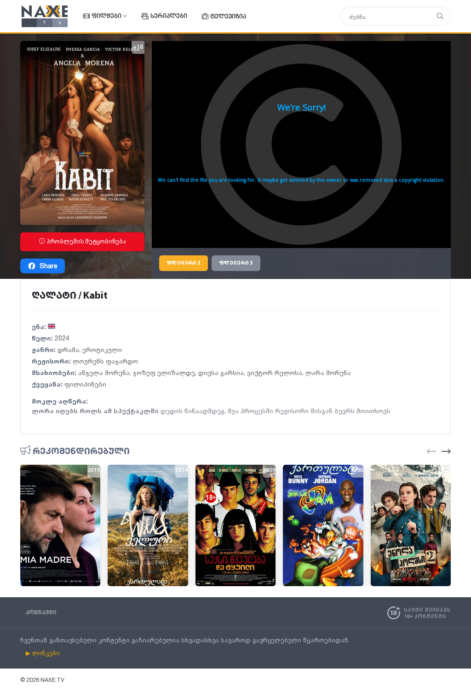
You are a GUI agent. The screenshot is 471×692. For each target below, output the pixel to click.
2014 (181, 470)
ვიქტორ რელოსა (274, 372)
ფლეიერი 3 (236, 263)
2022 (444, 470)
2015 (93, 470)
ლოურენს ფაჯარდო (105, 361)
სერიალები (168, 16)
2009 (269, 470)
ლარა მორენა (328, 372)
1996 (356, 470)
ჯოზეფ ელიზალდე (164, 372)
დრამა (68, 349)
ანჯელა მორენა (104, 372)
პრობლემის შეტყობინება (85, 241)
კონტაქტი (41, 613)
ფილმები (106, 16)
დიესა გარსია (221, 372)
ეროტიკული (102, 349)
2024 (62, 338)
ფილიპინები (85, 384)
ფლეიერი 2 (184, 263)
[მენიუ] (440, 16)
